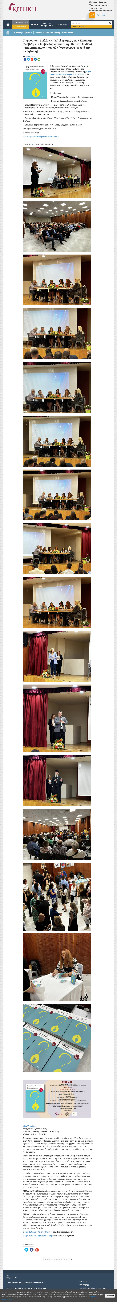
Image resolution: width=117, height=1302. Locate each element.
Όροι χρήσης (84, 1285)
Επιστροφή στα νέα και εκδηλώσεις (58, 1259)
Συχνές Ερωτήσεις (78, 26)
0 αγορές (101, 15)
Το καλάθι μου (95, 8)
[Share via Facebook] (25, 59)
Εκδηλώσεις (30, 56)
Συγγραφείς (62, 24)
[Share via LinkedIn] (35, 59)
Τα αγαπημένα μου (98, 5)
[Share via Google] (32, 59)
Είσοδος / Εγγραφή (98, 2)
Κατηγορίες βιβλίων (20, 22)
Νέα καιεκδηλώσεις (47, 24)
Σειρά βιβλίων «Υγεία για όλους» (38, 1235)
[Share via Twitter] (28, 59)
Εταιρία (34, 24)
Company (83, 1281)
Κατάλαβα (110, 1296)
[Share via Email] (38, 59)
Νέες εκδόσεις (20, 27)
